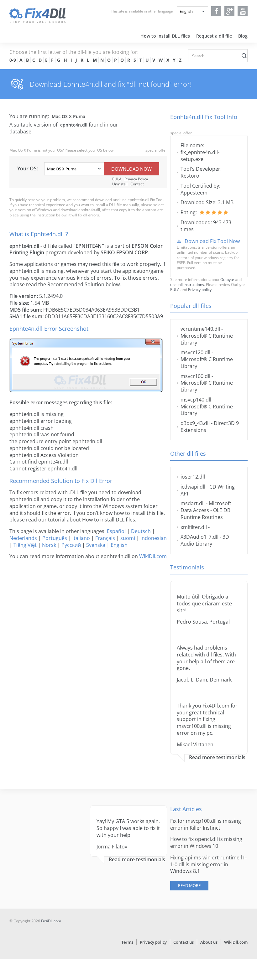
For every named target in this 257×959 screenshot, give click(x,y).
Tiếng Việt (25, 545)
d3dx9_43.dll (195, 423)
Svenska (95, 545)
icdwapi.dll (193, 486)
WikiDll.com (153, 556)
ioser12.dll (193, 476)
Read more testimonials (217, 757)
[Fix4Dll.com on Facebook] (216, 11)
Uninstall (120, 184)
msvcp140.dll (196, 399)
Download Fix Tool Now (212, 241)
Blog (243, 36)
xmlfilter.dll (194, 527)
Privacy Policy (136, 179)
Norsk (49, 545)
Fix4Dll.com (51, 921)
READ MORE (189, 885)
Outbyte (227, 279)
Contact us (183, 942)
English (119, 545)
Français (105, 538)
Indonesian (153, 538)
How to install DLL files (165, 36)
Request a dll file (214, 36)
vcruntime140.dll (200, 328)
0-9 (12, 60)
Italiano (81, 538)
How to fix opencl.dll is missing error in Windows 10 (206, 842)
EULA (117, 179)
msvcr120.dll (195, 352)
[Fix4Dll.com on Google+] (229, 11)
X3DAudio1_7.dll (199, 536)
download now (131, 169)
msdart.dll (193, 503)
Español (116, 531)
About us (209, 942)
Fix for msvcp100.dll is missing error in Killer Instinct (205, 824)
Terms (127, 942)
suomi (127, 538)
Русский (71, 545)
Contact (137, 184)
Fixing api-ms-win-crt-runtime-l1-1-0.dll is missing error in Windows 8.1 (208, 864)
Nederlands (23, 538)
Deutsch (141, 531)
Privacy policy (200, 289)
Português (54, 538)
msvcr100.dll (195, 376)
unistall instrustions (187, 284)
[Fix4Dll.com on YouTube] (243, 11)
